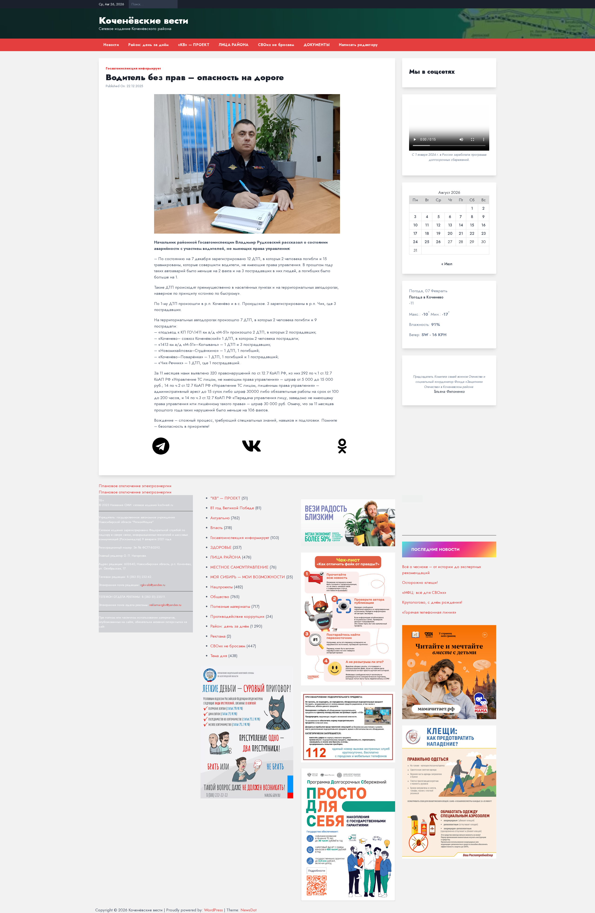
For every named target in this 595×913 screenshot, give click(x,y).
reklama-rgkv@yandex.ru (165, 605)
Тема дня (218, 656)
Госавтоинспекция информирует (133, 68)
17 (415, 233)
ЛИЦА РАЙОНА (234, 44)
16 (483, 225)
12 (438, 225)
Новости (111, 44)
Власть (216, 528)
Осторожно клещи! (420, 582)
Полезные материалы (230, 606)
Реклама (217, 636)
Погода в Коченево (426, 297)
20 (450, 233)
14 (461, 225)
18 (427, 233)
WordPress (213, 910)
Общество (219, 597)
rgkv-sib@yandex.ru (152, 585)
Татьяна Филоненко (449, 391)
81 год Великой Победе (232, 508)
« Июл (446, 264)
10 (415, 225)
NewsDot (249, 910)
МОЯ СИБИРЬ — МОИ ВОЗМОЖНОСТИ (247, 577)
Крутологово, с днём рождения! (432, 602)
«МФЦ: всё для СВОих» (424, 592)
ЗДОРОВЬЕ (220, 547)
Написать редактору (358, 44)
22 (472, 233)
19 (438, 233)
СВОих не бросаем (276, 44)
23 (483, 233)
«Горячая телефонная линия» (429, 612)
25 (427, 242)
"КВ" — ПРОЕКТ (225, 498)
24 (415, 242)
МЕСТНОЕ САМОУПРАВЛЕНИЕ (239, 567)
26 (438, 242)
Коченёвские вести (143, 20)
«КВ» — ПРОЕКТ (193, 44)
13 (450, 225)
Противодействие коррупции (237, 616)
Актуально (220, 518)
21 (461, 233)
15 (472, 225)
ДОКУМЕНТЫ (317, 44)
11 (427, 225)
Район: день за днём (148, 44)
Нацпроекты (221, 587)
